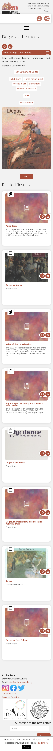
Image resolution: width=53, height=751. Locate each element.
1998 (26, 95)
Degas (9, 581)
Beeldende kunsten (26, 88)
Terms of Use (9, 693)
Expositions (34, 83)
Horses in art (19, 83)
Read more (42, 742)
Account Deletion (10, 697)
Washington (26, 102)
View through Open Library (17, 52)
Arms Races (11, 226)
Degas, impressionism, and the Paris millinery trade (24, 523)
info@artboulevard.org (20, 682)
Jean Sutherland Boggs (26, 71)
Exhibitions (15, 78)
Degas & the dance (15, 463)
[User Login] (39, 18)
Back (26, 176)
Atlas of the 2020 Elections (19, 344)
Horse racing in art (33, 78)
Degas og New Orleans (17, 640)
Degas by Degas (14, 285)
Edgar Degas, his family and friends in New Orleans (24, 404)
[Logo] (11, 8)
